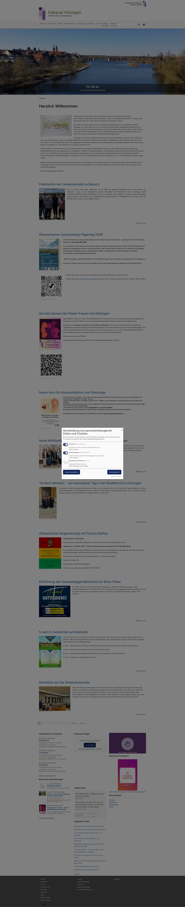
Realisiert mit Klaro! (116, 476)
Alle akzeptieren (114, 472)
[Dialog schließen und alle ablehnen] (121, 429)
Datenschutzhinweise (94, 439)
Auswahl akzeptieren (71, 472)
